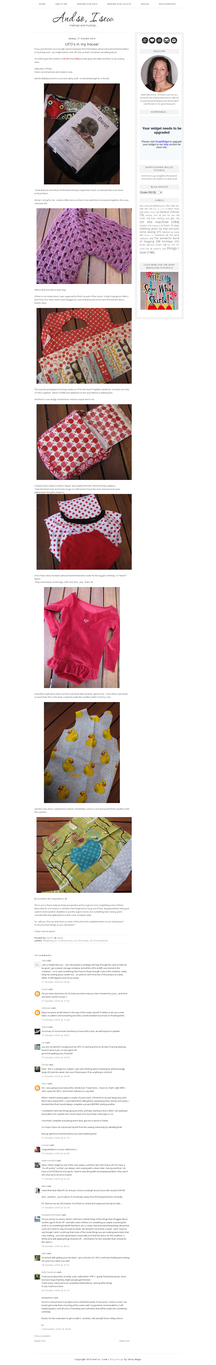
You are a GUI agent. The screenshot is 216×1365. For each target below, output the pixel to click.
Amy (46, 299)
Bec (91, 693)
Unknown (46, 1008)
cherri (44, 1083)
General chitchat (169, 212)
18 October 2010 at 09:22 (56, 1246)
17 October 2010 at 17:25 (56, 1000)
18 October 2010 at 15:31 (56, 1265)
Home (42, 4)
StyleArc (147, 235)
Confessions (65, 940)
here (148, 175)
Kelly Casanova (49, 1272)
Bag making (145, 205)
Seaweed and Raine (51, 1214)
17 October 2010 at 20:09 (56, 1076)
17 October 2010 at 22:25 (56, 1178)
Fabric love (149, 212)
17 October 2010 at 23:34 (56, 1207)
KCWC (142, 218)
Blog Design (116, 1359)
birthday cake (104, 697)
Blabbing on (50, 940)
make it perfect (49, 1160)
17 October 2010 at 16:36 (56, 982)
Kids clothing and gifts (163, 218)
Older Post (124, 1340)
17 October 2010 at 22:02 (56, 1153)
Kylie (44, 1253)
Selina (45, 1026)
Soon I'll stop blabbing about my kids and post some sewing (159, 229)
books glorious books (151, 244)
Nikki (44, 1186)
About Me (61, 4)
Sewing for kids (87, 4)
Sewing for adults (119, 4)
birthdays (167, 241)
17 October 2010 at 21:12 (56, 1137)
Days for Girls (158, 209)
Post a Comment (42, 1336)
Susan (45, 989)
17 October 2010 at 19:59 (56, 1057)
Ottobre (143, 225)
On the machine (99, 940)
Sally (44, 960)
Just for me (169, 215)
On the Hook (81, 940)
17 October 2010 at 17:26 (56, 1019)
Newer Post (40, 1340)
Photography (167, 4)
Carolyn (45, 1145)
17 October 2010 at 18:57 (56, 1035)
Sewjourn (156, 225)
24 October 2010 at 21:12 (56, 1290)
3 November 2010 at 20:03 (56, 1329)
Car (43, 1042)
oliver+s (157, 248)
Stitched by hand (170, 232)
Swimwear (160, 235)
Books (145, 4)
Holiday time (151, 215)
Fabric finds (173, 208)
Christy (45, 1064)
